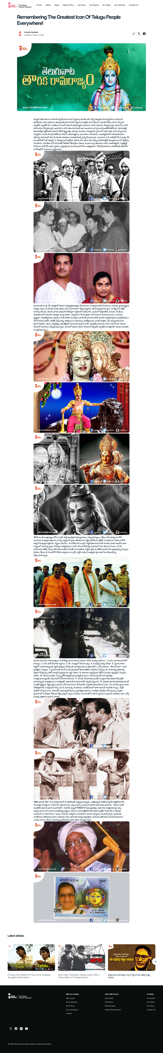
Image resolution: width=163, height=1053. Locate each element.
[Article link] (31, 961)
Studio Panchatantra (113, 1010)
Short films (70, 1006)
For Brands (151, 998)
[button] (155, 961)
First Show (109, 1002)
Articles (69, 1013)
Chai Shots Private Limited (24, 1044)
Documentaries (72, 1010)
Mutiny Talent (110, 1006)
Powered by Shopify (43, 1044)
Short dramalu (71, 1002)
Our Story (150, 1006)
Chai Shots (109, 998)
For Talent (151, 1002)
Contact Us (151, 1010)
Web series (70, 998)
